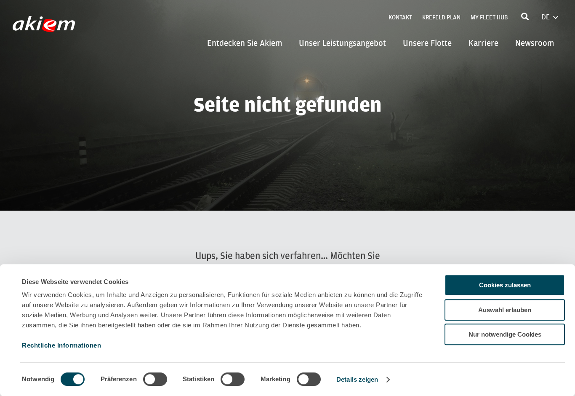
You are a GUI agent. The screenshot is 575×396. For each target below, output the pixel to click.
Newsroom (534, 43)
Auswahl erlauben (504, 309)
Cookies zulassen (505, 285)
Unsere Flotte (427, 43)
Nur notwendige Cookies (505, 334)
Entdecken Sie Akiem (244, 43)
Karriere (483, 43)
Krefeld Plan (441, 17)
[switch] (155, 379)
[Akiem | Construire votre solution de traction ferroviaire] (46, 28)
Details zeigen (357, 379)
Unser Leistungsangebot (342, 43)
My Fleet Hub (489, 17)
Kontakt (400, 17)
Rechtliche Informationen (61, 345)
